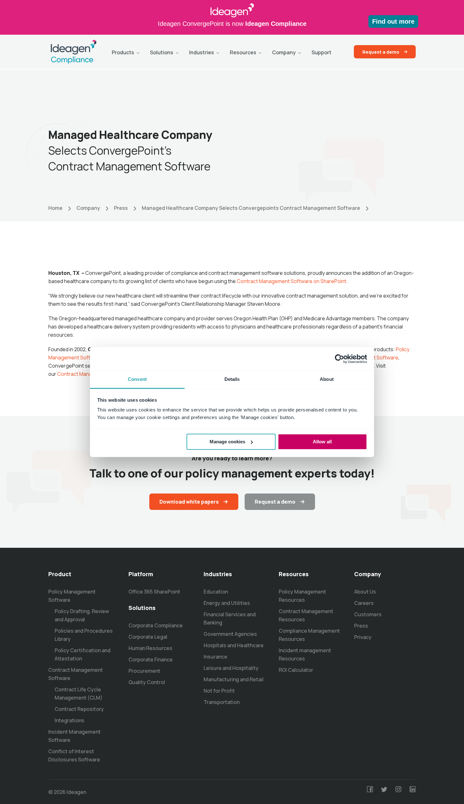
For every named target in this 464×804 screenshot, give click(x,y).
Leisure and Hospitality (231, 668)
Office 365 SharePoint (154, 591)
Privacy (363, 637)
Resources (243, 52)
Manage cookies (227, 441)
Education (216, 591)
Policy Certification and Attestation (82, 654)
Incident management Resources (305, 654)
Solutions (161, 52)
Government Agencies (230, 633)
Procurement (144, 670)
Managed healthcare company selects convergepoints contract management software (251, 207)
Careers (364, 603)
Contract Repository (79, 709)
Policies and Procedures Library (84, 634)
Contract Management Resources (306, 615)
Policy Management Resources (302, 595)
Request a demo (380, 52)
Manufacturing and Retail (234, 679)
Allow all (322, 441)
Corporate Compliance (155, 625)
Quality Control (146, 682)
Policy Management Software (72, 595)
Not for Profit (219, 690)
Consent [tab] (137, 379)
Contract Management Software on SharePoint (291, 281)
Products (123, 52)
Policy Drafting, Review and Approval (82, 615)
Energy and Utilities (227, 603)
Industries (201, 52)
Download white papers (189, 501)
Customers (368, 614)
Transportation (222, 702)
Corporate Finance (150, 659)
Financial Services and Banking (230, 618)
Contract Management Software (75, 674)
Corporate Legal (147, 636)
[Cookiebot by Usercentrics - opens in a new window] (339, 359)
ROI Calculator (296, 669)
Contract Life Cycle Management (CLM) (79, 693)
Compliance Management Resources (309, 634)
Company (284, 52)
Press (121, 207)
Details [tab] (232, 379)
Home (55, 207)
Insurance (215, 656)
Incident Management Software (74, 735)
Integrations (69, 720)
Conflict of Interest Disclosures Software (74, 755)
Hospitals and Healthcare (234, 645)
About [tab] (327, 379)
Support (321, 52)
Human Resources (150, 648)
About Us (365, 591)
